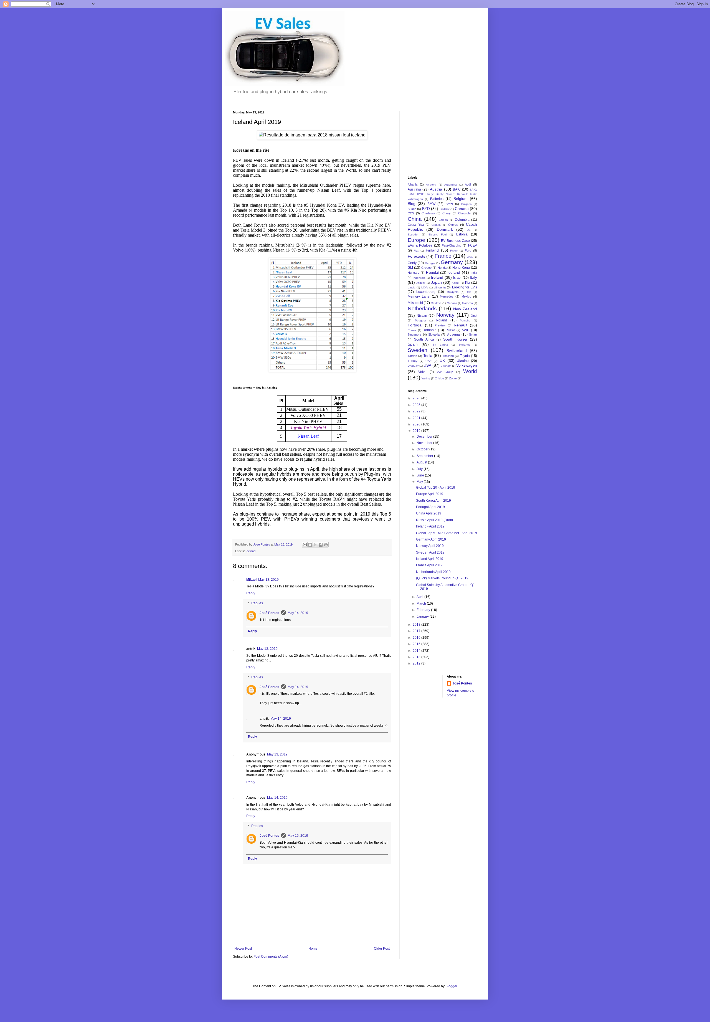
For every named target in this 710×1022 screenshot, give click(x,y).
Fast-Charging (451, 245)
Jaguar (420, 282)
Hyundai (432, 273)
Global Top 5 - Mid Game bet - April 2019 (446, 533)
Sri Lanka (440, 344)
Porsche (465, 320)
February (424, 610)
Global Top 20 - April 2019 (435, 488)
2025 (417, 405)
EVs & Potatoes (420, 245)
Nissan (422, 316)
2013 (417, 657)
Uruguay (413, 365)
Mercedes (446, 296)
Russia (450, 330)
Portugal (415, 325)
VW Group (445, 372)
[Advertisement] (435, 138)
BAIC (457, 189)
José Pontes (269, 613)
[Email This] (305, 544)
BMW (431, 204)
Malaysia (452, 291)
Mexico (466, 296)
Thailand (448, 355)
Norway (445, 315)
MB (469, 291)
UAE (428, 360)
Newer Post (243, 948)
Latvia (411, 287)
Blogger (451, 986)
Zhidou (439, 378)
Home (313, 948)
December (425, 436)
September (425, 456)
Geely (412, 263)
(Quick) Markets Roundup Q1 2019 (442, 578)
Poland (441, 320)
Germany (452, 262)
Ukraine (463, 361)
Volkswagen (466, 365)
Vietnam (446, 365)
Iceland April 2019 (429, 559)
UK (442, 360)
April (420, 597)
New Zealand (465, 309)
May (420, 482)
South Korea (455, 339)
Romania (430, 330)
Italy (473, 277)
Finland (432, 250)
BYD (426, 208)
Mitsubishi (415, 303)
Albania (412, 184)
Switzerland (457, 350)
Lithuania (440, 287)
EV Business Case (455, 241)
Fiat (416, 250)
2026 (417, 398)
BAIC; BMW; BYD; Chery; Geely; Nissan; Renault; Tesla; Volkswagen (442, 194)
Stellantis (464, 344)
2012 (417, 663)
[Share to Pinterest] (326, 544)
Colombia (462, 220)
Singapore (414, 334)
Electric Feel (437, 234)
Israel (457, 278)
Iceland (250, 551)
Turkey (412, 360)
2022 (417, 411)
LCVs (424, 287)
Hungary (413, 272)
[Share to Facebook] (320, 544)
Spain (413, 344)
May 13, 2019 (268, 580)
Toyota (465, 356)
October (423, 449)
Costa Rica (416, 224)
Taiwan (412, 355)
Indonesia (419, 277)
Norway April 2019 (430, 546)
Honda (442, 267)
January (423, 616)
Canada (462, 208)
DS (469, 229)
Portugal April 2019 (430, 507)
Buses (412, 209)
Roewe (412, 330)
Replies (257, 603)
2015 (417, 644)
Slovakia (434, 334)
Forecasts (416, 256)
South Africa (424, 339)
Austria (436, 189)
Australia (414, 189)
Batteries (436, 199)
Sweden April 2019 (430, 552)
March (422, 603)
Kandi (455, 282)
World (470, 371)
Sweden (417, 350)
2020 (417, 424)
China (415, 219)
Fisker (454, 250)
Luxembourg (425, 292)
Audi (468, 184)
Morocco (467, 303)
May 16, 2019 (298, 836)
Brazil (449, 204)
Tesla (427, 355)
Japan (436, 282)
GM (410, 268)
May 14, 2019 (298, 613)
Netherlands (422, 308)
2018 (417, 625)
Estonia (462, 234)
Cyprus (453, 224)
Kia (467, 283)
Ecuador (413, 234)
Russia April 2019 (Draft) (434, 520)
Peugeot (420, 320)
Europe (416, 240)
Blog (411, 203)
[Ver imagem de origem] (312, 135)
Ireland (437, 277)
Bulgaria (466, 204)
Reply (250, 593)
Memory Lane (419, 296)
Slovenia (453, 334)
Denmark (445, 229)
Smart (473, 334)
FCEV (472, 245)
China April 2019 (428, 513)
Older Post (382, 948)
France (443, 256)
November (425, 443)
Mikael (251, 580)
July (420, 469)
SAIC (466, 330)
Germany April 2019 (431, 539)
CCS (411, 213)
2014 (417, 651)
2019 (417, 431)
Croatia (436, 224)
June (421, 475)
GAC (470, 256)
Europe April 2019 (429, 494)
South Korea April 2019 (433, 501)
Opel (474, 315)
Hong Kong (461, 268)
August (422, 462)
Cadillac (445, 209)
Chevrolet (464, 213)
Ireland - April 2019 (430, 526)
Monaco (452, 303)
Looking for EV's (464, 287)
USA (427, 365)
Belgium (460, 198)
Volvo (422, 372)
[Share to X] (315, 544)
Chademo (428, 213)
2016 (417, 638)
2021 (417, 418)
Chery (446, 213)
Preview (440, 325)
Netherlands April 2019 (433, 572)
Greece (426, 267)
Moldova (436, 303)
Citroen (443, 219)
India (474, 272)
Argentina (450, 184)
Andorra (431, 184)
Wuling (426, 378)
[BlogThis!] (310, 544)
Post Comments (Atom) (270, 956)
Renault (460, 325)
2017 (417, 631)
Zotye (453, 378)
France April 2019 (429, 565)
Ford (468, 250)
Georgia (430, 263)
